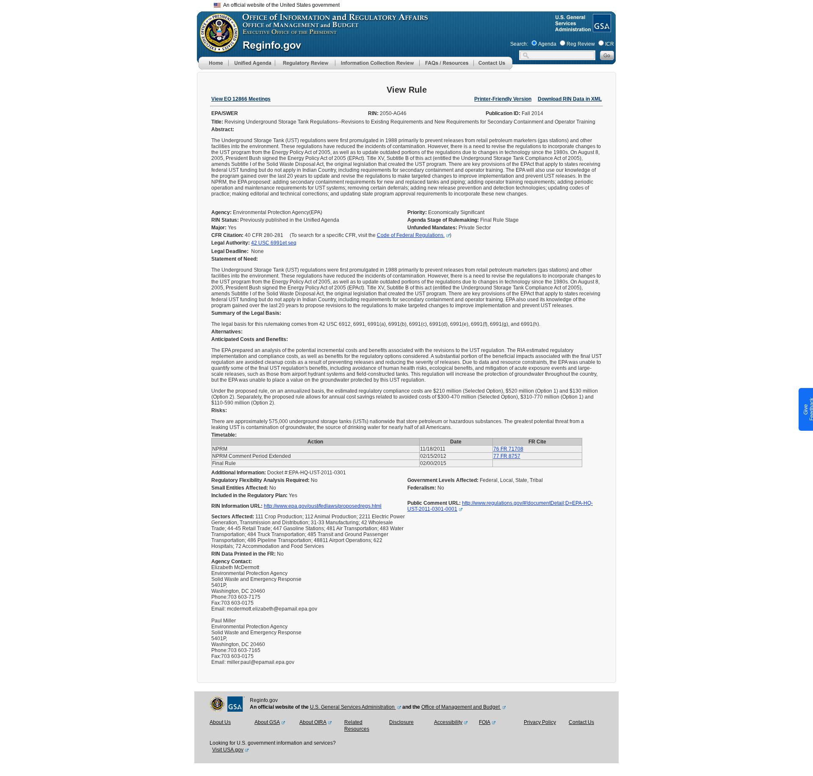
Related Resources (356, 725)
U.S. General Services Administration (353, 707)
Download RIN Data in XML (570, 99)
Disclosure (401, 722)
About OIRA (312, 722)
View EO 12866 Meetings (241, 99)
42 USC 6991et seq (273, 243)
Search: (519, 44)
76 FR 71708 (508, 449)
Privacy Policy (540, 722)
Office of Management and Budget (461, 707)
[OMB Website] (216, 49)
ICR (609, 44)
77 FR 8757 (506, 456)
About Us (220, 722)
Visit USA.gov (227, 750)
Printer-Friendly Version (502, 99)
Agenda (547, 44)
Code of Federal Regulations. (411, 235)
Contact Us (581, 722)
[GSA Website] (601, 29)
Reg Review (581, 44)
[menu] (251, 63)
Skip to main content (411, 4)
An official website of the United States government (280, 5)
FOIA (484, 722)
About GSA (267, 722)
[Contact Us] (492, 68)
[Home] (213, 68)
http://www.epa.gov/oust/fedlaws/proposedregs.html (323, 506)
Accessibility (448, 722)
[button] (251, 63)
